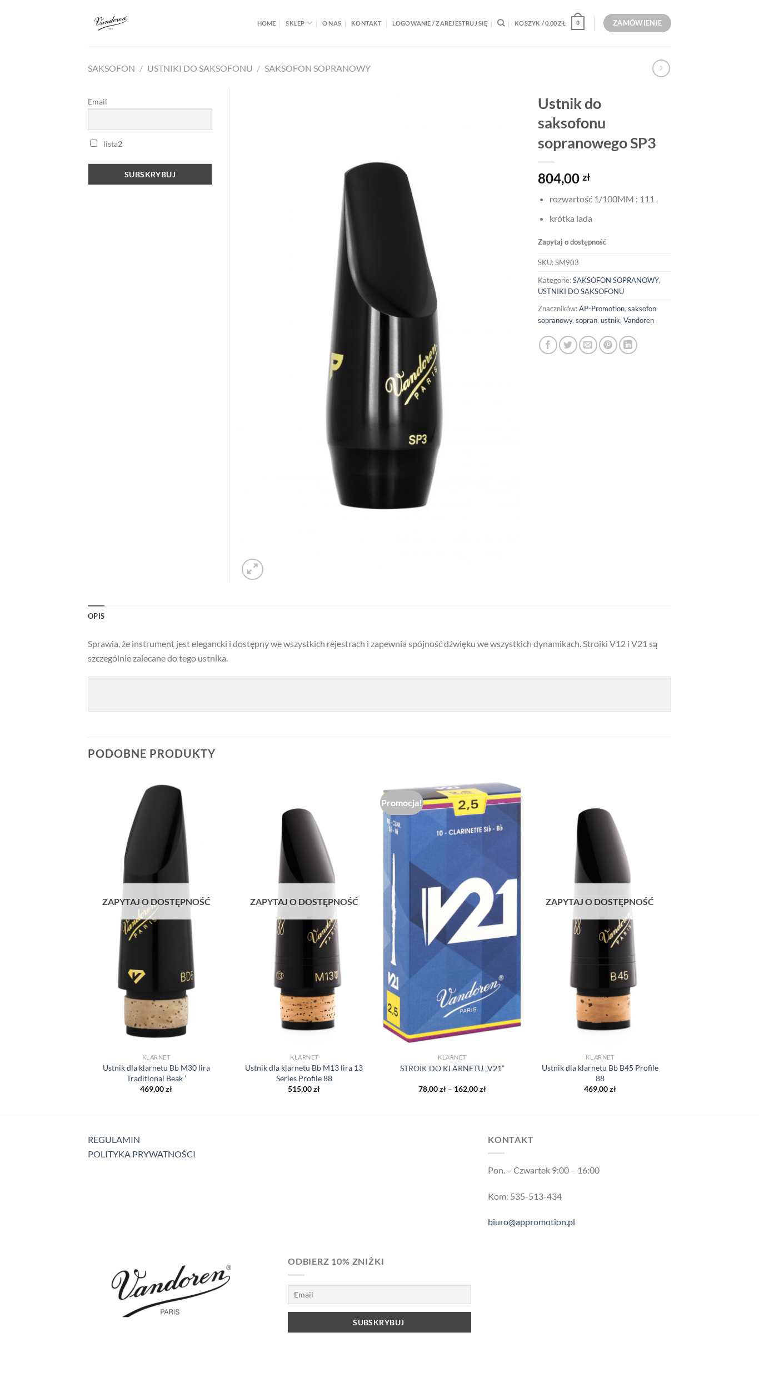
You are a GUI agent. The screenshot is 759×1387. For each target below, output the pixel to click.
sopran (586, 320)
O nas (331, 23)
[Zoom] (252, 569)
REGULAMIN (114, 1139)
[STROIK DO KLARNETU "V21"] (452, 911)
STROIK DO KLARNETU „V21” (452, 1068)
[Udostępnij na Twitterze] (568, 345)
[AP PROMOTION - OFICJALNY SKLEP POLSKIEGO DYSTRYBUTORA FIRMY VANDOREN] (137, 23)
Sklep (295, 23)
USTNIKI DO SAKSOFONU (200, 68)
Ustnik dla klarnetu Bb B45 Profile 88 (600, 1073)
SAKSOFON (111, 68)
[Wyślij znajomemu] (588, 345)
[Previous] (88, 944)
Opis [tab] (96, 616)
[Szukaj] (501, 23)
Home (266, 23)
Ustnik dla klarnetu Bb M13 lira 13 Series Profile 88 (304, 1073)
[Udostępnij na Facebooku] (548, 345)
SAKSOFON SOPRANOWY (317, 68)
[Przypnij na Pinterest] (608, 345)
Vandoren (638, 320)
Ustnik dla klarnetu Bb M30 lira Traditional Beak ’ (156, 1073)
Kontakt (366, 23)
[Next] (668, 944)
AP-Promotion (602, 308)
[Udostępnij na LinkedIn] (628, 345)
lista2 (112, 143)
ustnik (610, 320)
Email (97, 101)
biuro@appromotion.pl (531, 1221)
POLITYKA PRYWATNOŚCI (142, 1154)
